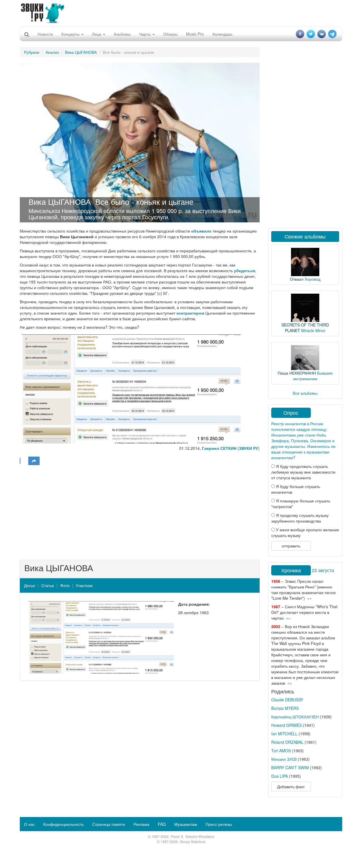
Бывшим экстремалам (313, 375)
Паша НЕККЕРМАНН (297, 373)
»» (309, 598)
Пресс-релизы (219, 824)
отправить (291, 546)
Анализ (52, 52)
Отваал (296, 279)
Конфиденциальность (63, 824)
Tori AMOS (281, 750)
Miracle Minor (313, 330)
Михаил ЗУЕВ (284, 759)
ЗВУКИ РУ (248, 448)
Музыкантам (185, 824)
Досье (29, 585)
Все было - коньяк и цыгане (144, 201)
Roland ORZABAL (287, 742)
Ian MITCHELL (284, 733)
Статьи (47, 585)
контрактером (190, 313)
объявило (201, 231)
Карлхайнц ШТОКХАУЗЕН (295, 716)
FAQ (162, 824)
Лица (97, 34)
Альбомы (122, 34)
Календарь (222, 34)
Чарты (145, 34)
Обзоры (170, 34)
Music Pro (195, 34)
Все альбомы (305, 393)
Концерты (71, 34)
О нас (29, 824)
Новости (45, 34)
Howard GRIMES (286, 725)
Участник (84, 585)
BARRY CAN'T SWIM (290, 767)
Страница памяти (108, 824)
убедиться (244, 270)
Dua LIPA (279, 776)
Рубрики (31, 52)
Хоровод (312, 279)
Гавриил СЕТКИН (219, 448)
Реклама (141, 824)
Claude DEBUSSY (287, 699)
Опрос (290, 412)
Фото (65, 585)
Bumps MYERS (285, 708)
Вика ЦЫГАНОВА (81, 52)
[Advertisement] (181, 12)
